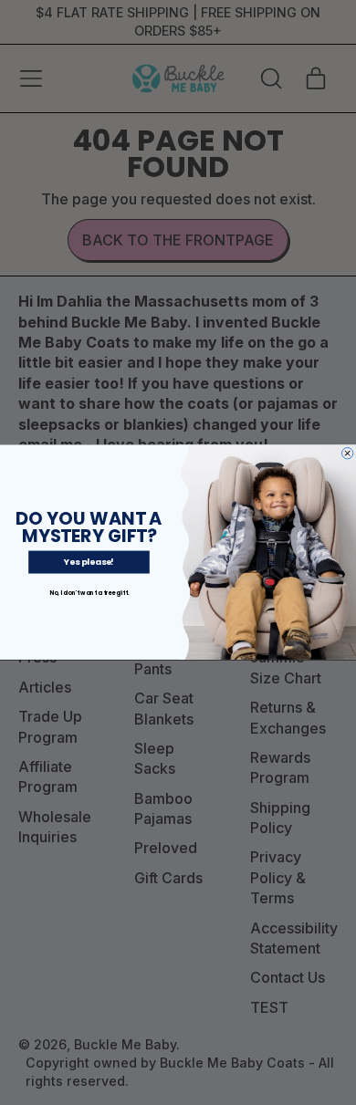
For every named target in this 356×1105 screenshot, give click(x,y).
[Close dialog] (346, 453)
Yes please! (89, 562)
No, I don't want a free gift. (89, 593)
